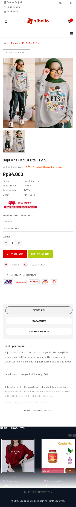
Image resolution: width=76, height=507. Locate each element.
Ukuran (8, 221)
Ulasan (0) (39, 320)
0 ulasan (19, 167)
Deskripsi (39, 310)
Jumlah (6, 236)
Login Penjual (13, 6)
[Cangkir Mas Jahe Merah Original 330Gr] (58, 455)
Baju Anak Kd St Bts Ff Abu (25, 43)
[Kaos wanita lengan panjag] (17, 455)
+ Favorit (15, 264)
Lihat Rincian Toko (17, 52)
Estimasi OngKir (39, 331)
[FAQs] (60, 2)
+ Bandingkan (37, 264)
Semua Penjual (14, 2)
